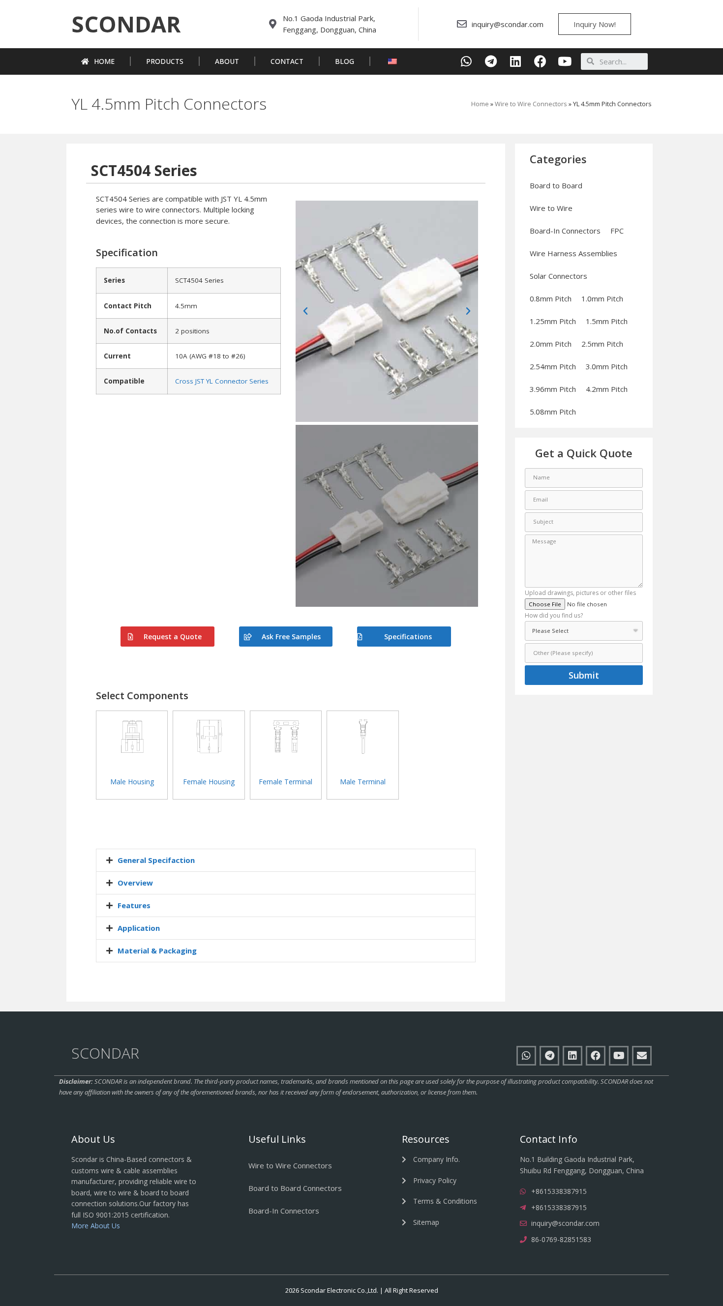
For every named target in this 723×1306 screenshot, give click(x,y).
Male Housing (132, 781)
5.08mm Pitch (553, 411)
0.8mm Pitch (551, 298)
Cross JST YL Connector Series (222, 381)
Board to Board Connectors (295, 1188)
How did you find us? (554, 616)
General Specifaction (156, 860)
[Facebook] (540, 61)
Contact (287, 61)
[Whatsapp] (466, 61)
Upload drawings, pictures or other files (580, 593)
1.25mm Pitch (553, 321)
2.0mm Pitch (551, 344)
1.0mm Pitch (602, 298)
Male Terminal (363, 781)
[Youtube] (564, 61)
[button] (126, 24)
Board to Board (556, 185)
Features (134, 905)
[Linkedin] (515, 61)
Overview (135, 883)
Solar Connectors (558, 276)
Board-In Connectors (565, 231)
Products (164, 61)
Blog (344, 61)
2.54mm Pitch (553, 366)
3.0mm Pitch (607, 366)
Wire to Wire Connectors (531, 103)
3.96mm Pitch (553, 389)
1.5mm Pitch (607, 321)
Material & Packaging (157, 950)
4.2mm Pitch (607, 389)
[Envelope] (642, 1056)
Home (104, 61)
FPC (617, 231)
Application (139, 928)
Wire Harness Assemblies (573, 253)
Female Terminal (285, 781)
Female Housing (209, 781)
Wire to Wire (551, 208)
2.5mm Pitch (602, 344)
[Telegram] (491, 61)
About (227, 61)
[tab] (285, 860)
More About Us (95, 1225)
